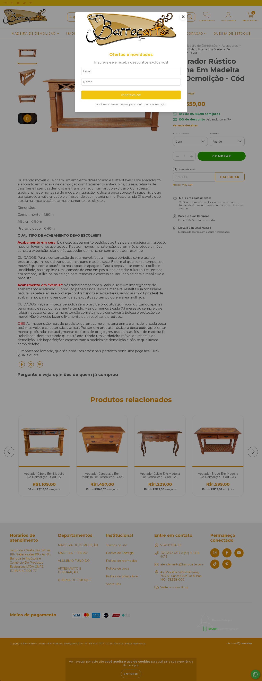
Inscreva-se (131, 95)
